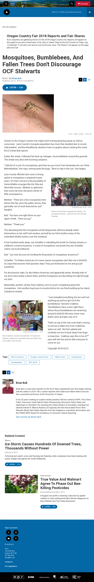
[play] (7, 12)
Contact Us (9, 562)
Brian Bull (16, 78)
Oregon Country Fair (39, 357)
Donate (84, 3)
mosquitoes (76, 357)
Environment (45, 476)
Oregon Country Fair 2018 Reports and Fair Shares (46, 36)
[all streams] (90, 12)
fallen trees (60, 357)
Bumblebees (16, 362)
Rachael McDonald (47, 492)
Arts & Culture (9, 27)
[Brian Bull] (7, 386)
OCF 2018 (33, 362)
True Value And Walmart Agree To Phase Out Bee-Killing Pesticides (61, 483)
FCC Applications (11, 566)
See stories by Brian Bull (28, 416)
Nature (7, 440)
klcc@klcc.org (10, 557)
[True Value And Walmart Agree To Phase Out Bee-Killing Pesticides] (21, 484)
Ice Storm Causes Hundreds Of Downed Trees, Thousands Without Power (43, 446)
